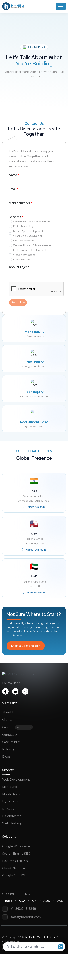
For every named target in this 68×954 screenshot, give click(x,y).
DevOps (8, 808)
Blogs (6, 756)
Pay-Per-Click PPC (15, 861)
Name (13, 175)
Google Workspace (24, 254)
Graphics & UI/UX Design (28, 235)
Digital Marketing (23, 226)
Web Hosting (11, 823)
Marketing (9, 787)
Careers (7, 727)
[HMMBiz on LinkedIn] (15, 691)
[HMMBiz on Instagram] (25, 691)
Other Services (22, 259)
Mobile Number (19, 203)
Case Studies (11, 742)
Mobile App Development (28, 231)
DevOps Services (23, 240)
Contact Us (10, 734)
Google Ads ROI (13, 875)
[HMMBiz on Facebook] (5, 691)
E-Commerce (11, 816)
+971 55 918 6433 (36, 592)
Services (15, 217)
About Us (9, 712)
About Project (19, 267)
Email (12, 189)
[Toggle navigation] (61, 6)
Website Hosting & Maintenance (32, 245)
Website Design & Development (32, 221)
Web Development (16, 779)
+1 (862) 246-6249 (36, 549)
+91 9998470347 (36, 507)
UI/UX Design (11, 801)
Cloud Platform (13, 868)
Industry (8, 749)
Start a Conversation (25, 646)
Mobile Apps (11, 794)
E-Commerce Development (29, 250)
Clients (7, 719)
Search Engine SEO (16, 853)
